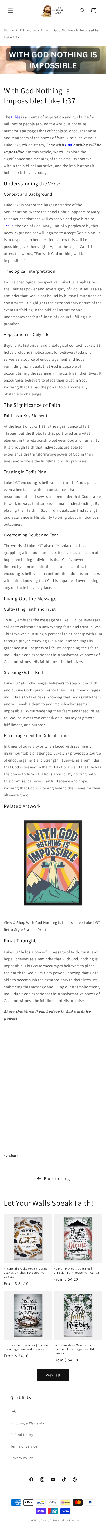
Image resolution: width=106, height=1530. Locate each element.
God (68, 144)
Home (9, 30)
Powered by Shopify (65, 1520)
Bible (15, 116)
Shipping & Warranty (27, 1423)
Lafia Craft (45, 1520)
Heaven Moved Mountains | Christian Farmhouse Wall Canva (76, 1271)
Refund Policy (21, 1434)
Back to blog (57, 1178)
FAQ (13, 1411)
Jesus (8, 225)
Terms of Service (23, 1446)
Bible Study (29, 30)
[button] (10, 10)
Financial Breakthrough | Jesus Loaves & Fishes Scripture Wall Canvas (25, 1272)
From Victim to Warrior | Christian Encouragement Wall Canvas (27, 1347)
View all (53, 1374)
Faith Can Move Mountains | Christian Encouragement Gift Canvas (74, 1349)
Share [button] (14, 1155)
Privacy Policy (21, 1457)
